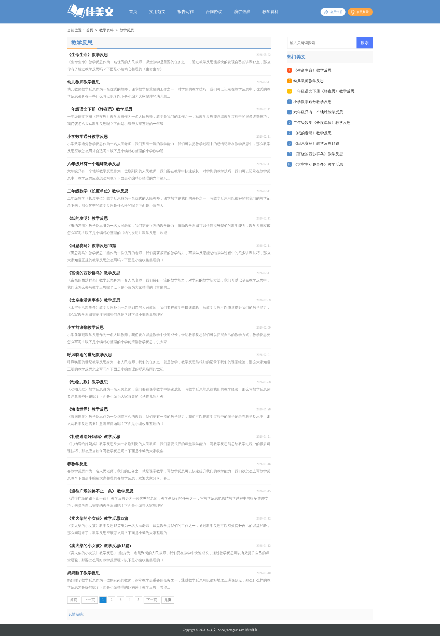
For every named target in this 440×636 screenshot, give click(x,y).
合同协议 (214, 11)
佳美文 (211, 630)
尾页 (167, 600)
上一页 (89, 600)
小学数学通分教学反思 (312, 102)
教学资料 (270, 11)
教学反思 (127, 30)
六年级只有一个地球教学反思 (318, 112)
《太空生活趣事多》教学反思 (318, 164)
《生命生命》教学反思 (312, 70)
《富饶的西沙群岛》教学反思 (318, 154)
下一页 (151, 600)
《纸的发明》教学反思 (312, 133)
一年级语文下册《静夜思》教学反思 (323, 91)
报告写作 (185, 11)
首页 (133, 11)
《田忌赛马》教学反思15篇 (316, 143)
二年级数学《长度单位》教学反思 (322, 123)
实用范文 (157, 11)
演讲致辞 (242, 11)
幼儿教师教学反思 (308, 81)
